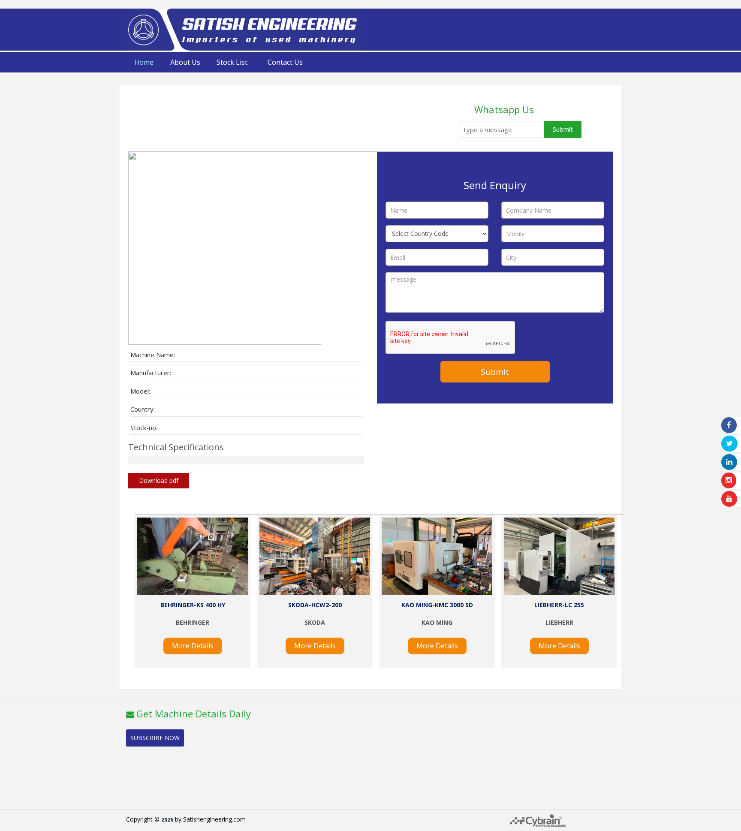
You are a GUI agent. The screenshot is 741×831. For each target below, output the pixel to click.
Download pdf (158, 480)
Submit (563, 129)
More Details (193, 645)
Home (144, 62)
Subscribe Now (155, 738)
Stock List (232, 62)
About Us (185, 62)
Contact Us (285, 62)
